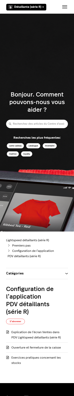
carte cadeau (15, 146)
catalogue (33, 146)
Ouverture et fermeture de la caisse (36, 347)
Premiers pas (21, 245)
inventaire (49, 146)
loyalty (26, 154)
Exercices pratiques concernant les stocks (36, 360)
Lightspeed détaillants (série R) (27, 240)
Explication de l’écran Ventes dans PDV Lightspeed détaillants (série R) (36, 335)
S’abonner (15, 321)
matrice (13, 154)
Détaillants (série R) (27, 7)
